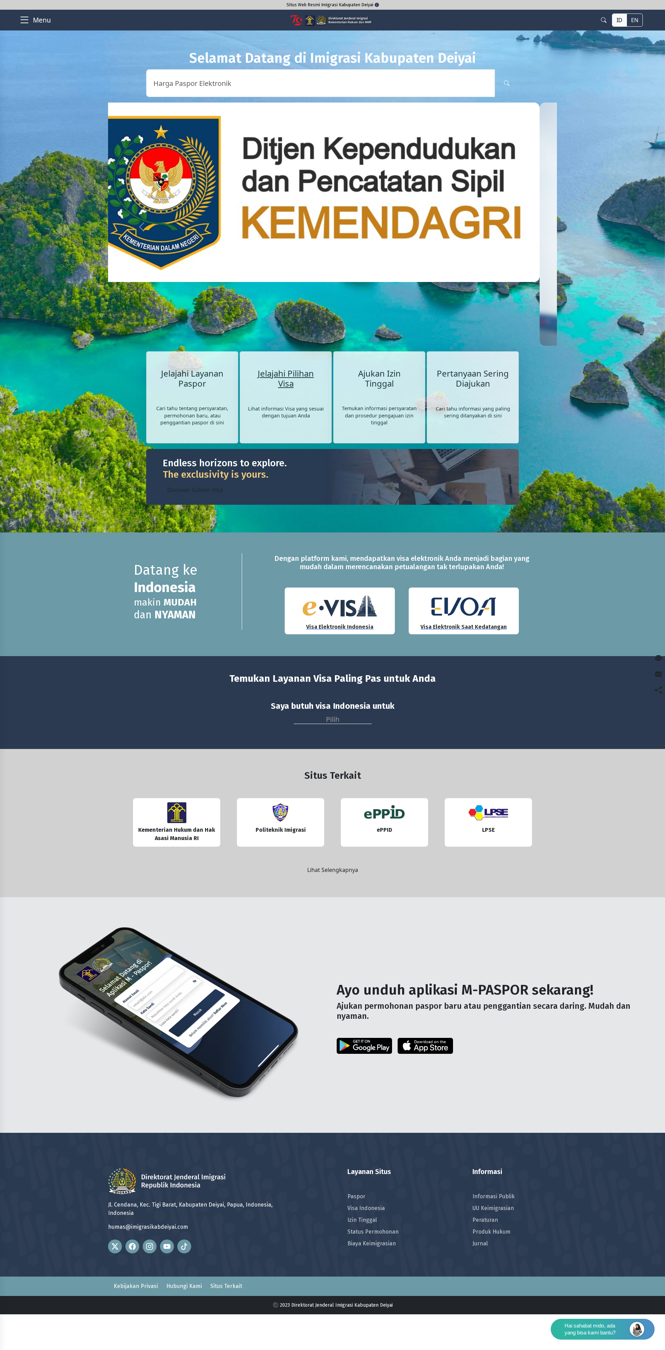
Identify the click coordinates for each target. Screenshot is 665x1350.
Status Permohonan (373, 1267)
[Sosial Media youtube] (167, 1282)
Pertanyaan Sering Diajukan (473, 414)
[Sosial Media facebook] (132, 1282)
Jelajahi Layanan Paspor (192, 414)
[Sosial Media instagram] (150, 1282)
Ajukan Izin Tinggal (379, 414)
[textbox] (333, 754)
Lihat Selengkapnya (332, 905)
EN (634, 20)
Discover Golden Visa (195, 525)
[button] (141, 245)
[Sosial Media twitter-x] (115, 1282)
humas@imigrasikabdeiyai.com (148, 1262)
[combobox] (333, 753)
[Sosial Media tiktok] (184, 1282)
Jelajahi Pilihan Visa (286, 414)
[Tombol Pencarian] (507, 83)
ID (619, 20)
